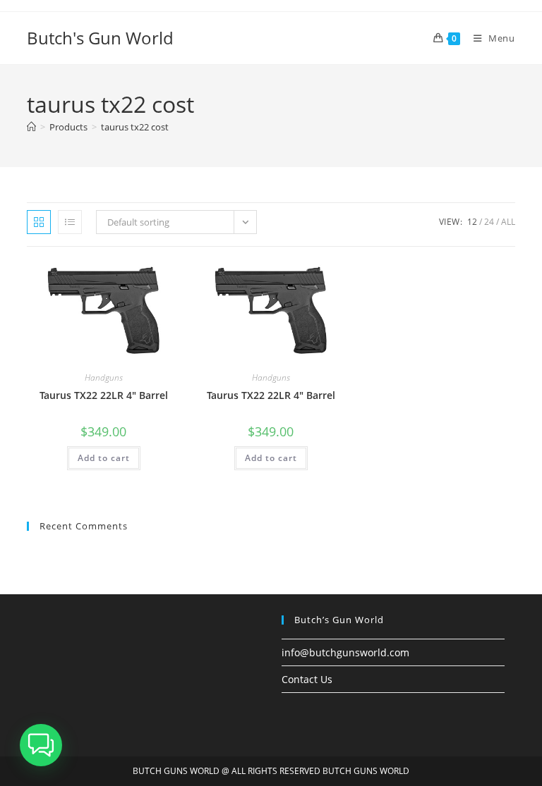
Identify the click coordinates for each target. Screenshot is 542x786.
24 (489, 222)
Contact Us (307, 679)
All (508, 222)
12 (472, 222)
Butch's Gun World (100, 37)
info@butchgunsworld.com (345, 652)
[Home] (31, 127)
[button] (41, 745)
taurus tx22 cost (135, 127)
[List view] (70, 222)
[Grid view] (39, 222)
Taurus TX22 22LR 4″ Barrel (104, 395)
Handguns (104, 377)
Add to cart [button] (104, 458)
